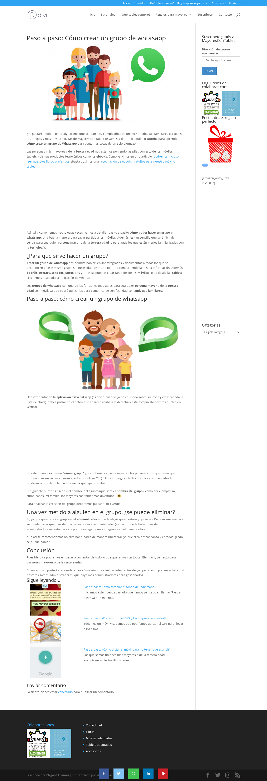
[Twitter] (118, 773)
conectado (65, 692)
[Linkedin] (148, 773)
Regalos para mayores (190, 3)
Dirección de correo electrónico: (216, 51)
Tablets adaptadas (99, 745)
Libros (90, 732)
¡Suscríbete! (218, 3)
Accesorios (93, 751)
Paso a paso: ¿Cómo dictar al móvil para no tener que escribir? (127, 649)
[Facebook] (104, 773)
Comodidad (94, 725)
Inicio (126, 3)
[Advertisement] (105, 201)
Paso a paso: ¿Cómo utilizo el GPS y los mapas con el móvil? (125, 618)
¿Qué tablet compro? (161, 3)
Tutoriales (139, 3)
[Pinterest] (163, 773)
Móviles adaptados (99, 738)
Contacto (234, 3)
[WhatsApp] (133, 773)
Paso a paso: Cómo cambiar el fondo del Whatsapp (119, 587)
